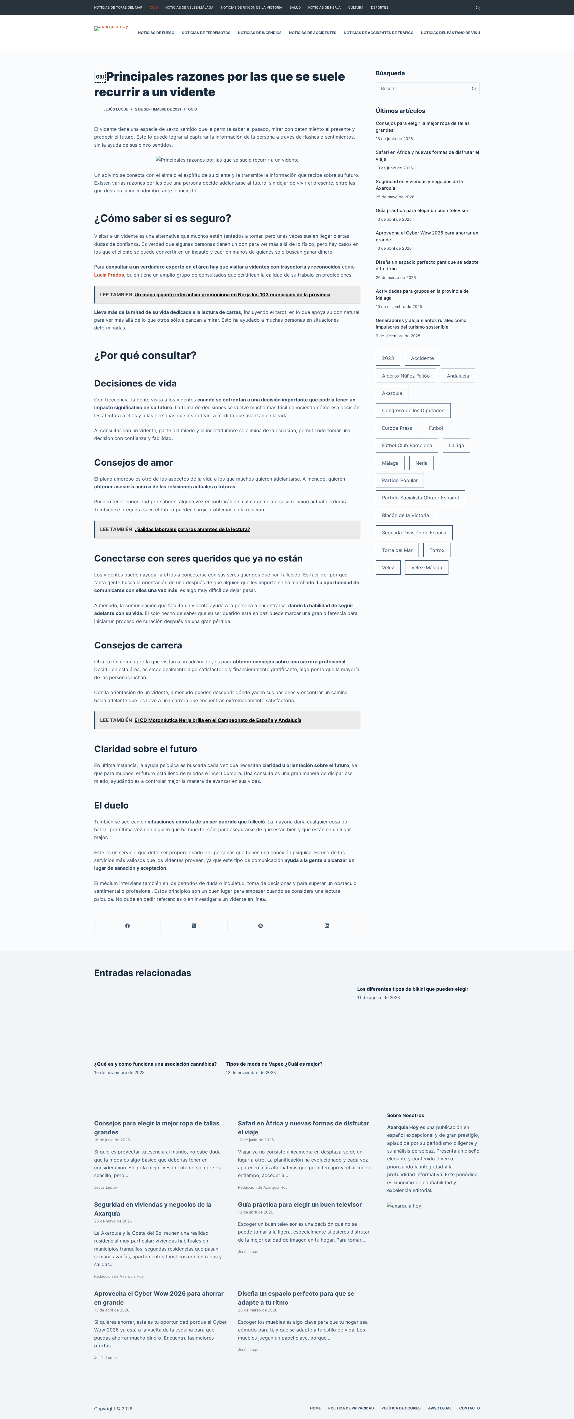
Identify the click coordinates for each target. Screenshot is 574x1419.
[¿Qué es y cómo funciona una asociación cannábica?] (155, 1019)
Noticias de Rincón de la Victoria (251, 7)
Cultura (356, 7)
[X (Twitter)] (194, 925)
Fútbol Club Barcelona (407, 445)
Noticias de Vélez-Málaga (189, 7)
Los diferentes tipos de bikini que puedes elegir (412, 989)
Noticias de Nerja (324, 7)
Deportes (379, 7)
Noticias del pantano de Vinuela (454, 32)
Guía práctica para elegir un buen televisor (422, 210)
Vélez (388, 567)
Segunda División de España (414, 533)
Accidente (422, 358)
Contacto (469, 1408)
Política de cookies (401, 1408)
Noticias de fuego (156, 32)
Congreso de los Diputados (413, 410)
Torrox (437, 550)
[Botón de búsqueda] (473, 88)
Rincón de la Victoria (405, 515)
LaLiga (456, 445)
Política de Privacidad (351, 1408)
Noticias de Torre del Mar (118, 7)
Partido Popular (400, 480)
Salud (295, 7)
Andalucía (458, 376)
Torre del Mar (397, 550)
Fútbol (436, 428)
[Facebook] (127, 925)
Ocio (154, 7)
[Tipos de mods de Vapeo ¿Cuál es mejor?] (287, 1019)
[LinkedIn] (327, 925)
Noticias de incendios (260, 32)
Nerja (422, 463)
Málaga (390, 463)
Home (315, 1408)
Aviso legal (440, 1408)
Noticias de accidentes (312, 32)
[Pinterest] (261, 925)
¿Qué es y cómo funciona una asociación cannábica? (155, 1064)
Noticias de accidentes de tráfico (378, 32)
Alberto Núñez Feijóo (406, 376)
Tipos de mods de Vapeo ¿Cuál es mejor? (274, 1064)
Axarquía (392, 393)
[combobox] (422, 88)
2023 (388, 358)
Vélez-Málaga (426, 567)
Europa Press (397, 428)
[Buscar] (478, 8)
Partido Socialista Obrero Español (420, 498)
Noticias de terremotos (206, 32)
